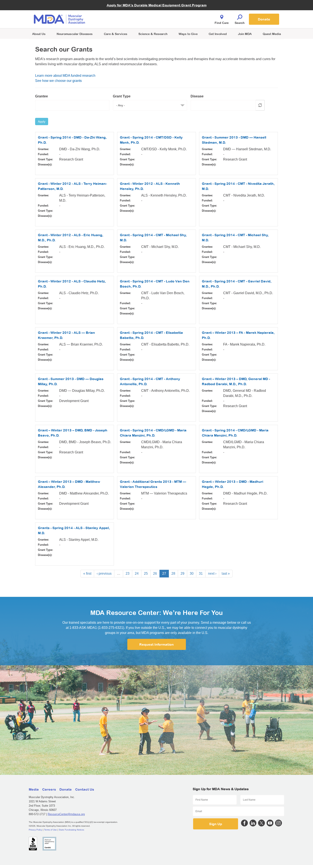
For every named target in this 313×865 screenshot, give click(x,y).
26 (155, 573)
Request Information (156, 644)
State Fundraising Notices (71, 830)
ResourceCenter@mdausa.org (66, 814)
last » (226, 573)
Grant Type (122, 96)
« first (87, 573)
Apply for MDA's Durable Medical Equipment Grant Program (157, 5)
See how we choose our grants (58, 80)
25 (146, 573)
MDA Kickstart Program (176, 21)
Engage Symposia (114, 12)
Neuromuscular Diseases (75, 34)
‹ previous (104, 573)
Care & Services (115, 34)
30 (192, 573)
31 (201, 573)
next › (212, 573)
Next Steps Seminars (116, 19)
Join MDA (245, 34)
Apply (41, 121)
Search (240, 23)
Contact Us (84, 789)
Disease (197, 96)
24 (137, 573)
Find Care (222, 23)
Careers (49, 789)
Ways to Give (188, 34)
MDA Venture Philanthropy (177, 14)
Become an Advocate (116, 10)
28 (173, 573)
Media (34, 789)
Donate (264, 19)
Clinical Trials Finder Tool (118, 14)
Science (152, 34)
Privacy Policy (35, 830)
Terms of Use (50, 830)
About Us (39, 34)
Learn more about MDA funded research (65, 75)
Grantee (41, 96)
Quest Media (272, 34)
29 (182, 573)
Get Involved (218, 34)
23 (127, 573)
